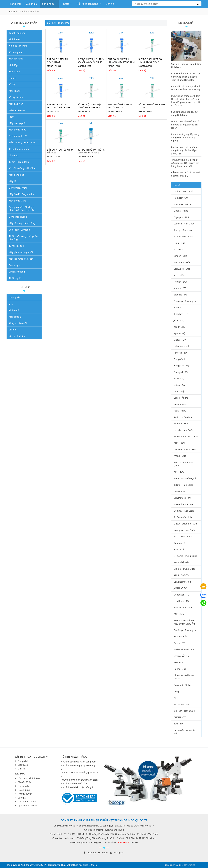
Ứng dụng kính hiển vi (29, 778)
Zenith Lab (179, 326)
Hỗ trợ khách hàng (87, 3)
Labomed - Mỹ (181, 346)
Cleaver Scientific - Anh (185, 523)
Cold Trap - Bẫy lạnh (19, 229)
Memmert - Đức (182, 262)
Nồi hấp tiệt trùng (18, 45)
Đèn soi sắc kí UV (18, 135)
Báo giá (22, 797)
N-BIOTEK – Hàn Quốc (185, 478)
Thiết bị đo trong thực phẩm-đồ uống (24, 237)
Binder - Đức (180, 255)
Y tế (11, 303)
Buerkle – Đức (181, 423)
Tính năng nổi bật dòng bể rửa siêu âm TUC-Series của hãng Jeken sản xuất (185, 163)
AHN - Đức (179, 442)
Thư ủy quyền (25, 793)
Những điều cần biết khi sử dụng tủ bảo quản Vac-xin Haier (185, 124)
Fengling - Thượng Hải (185, 300)
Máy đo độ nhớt (17, 129)
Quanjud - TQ (181, 371)
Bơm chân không (18, 216)
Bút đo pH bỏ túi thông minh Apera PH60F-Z (91, 151)
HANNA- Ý (179, 549)
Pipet (11, 116)
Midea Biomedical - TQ (185, 649)
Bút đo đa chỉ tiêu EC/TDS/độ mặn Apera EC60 (59, 107)
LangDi (177, 691)
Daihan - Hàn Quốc (184, 191)
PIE (175, 697)
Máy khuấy (14, 90)
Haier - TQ (179, 378)
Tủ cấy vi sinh (16, 97)
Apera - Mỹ (179, 333)
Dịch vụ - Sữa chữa (27, 805)
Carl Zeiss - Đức (182, 268)
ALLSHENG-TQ (181, 575)
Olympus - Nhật (182, 217)
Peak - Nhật (180, 410)
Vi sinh (12, 329)
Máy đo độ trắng (17, 200)
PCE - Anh (179, 613)
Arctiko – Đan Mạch (184, 417)
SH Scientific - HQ (183, 517)
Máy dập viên (16, 103)
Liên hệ (110, 3)
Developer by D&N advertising (179, 864)
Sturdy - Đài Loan (183, 229)
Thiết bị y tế (15, 277)
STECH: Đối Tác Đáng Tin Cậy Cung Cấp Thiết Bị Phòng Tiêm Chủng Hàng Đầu (185, 76)
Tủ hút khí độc (16, 245)
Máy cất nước (16, 58)
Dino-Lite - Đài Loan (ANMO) (184, 677)
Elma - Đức (179, 242)
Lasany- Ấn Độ (181, 655)
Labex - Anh (180, 384)
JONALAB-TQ (180, 588)
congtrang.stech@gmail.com (92, 842)
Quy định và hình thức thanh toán (80, 779)
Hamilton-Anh (181, 197)
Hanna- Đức (180, 668)
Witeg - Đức (180, 455)
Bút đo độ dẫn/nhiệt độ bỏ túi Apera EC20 (89, 106)
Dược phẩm (15, 297)
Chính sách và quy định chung (79, 765)
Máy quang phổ (17, 123)
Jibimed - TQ (180, 288)
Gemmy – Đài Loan (184, 510)
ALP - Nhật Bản (181, 562)
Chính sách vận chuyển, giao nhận (80, 772)
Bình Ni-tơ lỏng (17, 271)
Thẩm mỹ (14, 310)
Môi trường (15, 316)
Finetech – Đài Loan (184, 504)
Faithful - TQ (180, 307)
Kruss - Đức (180, 275)
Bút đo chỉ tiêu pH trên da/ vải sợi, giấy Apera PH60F (91, 62)
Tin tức (65, 3)
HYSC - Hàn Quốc (183, 536)
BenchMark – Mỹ (182, 497)
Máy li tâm (14, 71)
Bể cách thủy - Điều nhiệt (22, 142)
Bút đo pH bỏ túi (58, 22)
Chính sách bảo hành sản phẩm (79, 761)
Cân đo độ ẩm (25, 782)
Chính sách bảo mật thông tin (78, 787)
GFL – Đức (179, 472)
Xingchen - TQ (181, 313)
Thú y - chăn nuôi (18, 323)
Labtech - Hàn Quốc (184, 223)
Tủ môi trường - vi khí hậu (22, 168)
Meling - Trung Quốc (184, 568)
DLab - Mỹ (179, 391)
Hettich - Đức (180, 281)
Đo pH (12, 77)
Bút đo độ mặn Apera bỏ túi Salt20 (120, 106)
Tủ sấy (12, 84)
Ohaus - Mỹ (180, 339)
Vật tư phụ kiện (17, 336)
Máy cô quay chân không (22, 223)
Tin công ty (23, 785)
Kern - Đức (179, 662)
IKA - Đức (178, 249)
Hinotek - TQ (180, 352)
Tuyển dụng (24, 789)
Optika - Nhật (181, 210)
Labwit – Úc (180, 491)
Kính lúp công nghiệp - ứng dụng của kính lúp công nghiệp (185, 137)
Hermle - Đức (181, 404)
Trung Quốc (180, 359)
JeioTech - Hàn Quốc (184, 710)
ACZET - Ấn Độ (181, 704)
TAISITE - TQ (180, 717)
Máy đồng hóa (16, 174)
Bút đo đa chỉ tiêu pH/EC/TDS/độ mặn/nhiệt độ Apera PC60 (121, 62)
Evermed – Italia (182, 684)
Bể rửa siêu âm (17, 110)
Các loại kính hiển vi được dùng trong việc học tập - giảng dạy (184, 150)
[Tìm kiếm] (166, 3)
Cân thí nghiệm (17, 32)
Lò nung (13, 155)
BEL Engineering (182, 581)
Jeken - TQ (179, 320)
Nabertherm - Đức (183, 236)
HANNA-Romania (183, 607)
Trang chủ (15, 3)
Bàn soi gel (14, 265)
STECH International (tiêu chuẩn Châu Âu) (185, 622)
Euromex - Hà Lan (183, 204)
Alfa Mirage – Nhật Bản (186, 436)
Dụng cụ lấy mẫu (18, 187)
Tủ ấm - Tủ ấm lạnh (19, 161)
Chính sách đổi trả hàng (75, 783)
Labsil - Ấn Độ (181, 397)
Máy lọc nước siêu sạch (21, 258)
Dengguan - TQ (182, 594)
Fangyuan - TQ (181, 365)
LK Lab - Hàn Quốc (183, 430)
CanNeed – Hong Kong (185, 449)
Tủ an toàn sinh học (19, 148)
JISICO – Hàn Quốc (183, 484)
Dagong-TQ (180, 542)
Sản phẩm (48, 3)
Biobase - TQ (180, 294)
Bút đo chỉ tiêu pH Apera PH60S (57, 60)
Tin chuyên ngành (27, 801)
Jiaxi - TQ (178, 723)
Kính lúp (13, 65)
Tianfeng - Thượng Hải (185, 630)
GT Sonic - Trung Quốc (185, 555)
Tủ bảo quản (15, 52)
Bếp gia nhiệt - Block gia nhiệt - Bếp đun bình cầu (22, 208)
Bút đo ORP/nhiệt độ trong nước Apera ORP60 (150, 62)
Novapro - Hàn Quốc (184, 529)
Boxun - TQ (179, 642)
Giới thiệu (31, 3)
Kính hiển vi (15, 39)
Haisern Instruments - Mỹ (185, 732)
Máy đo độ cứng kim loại (22, 194)
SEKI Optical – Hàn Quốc (183, 464)
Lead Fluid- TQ (181, 600)
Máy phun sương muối (21, 252)
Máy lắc (13, 181)
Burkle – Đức (180, 636)
